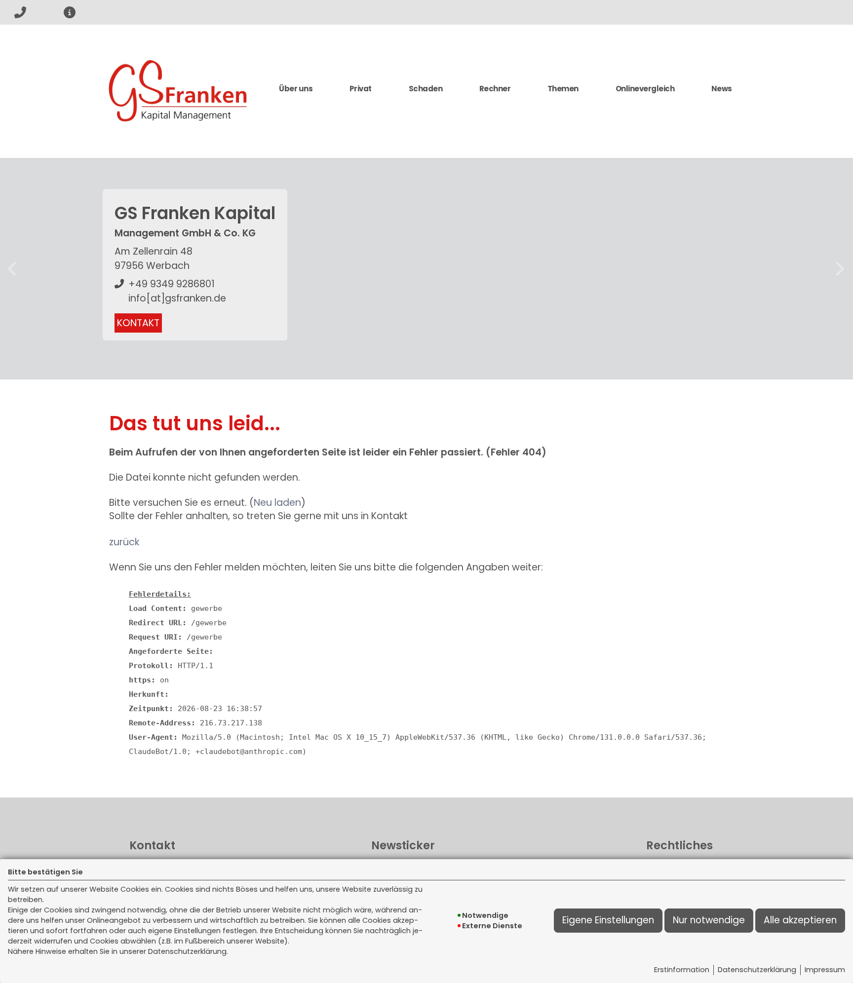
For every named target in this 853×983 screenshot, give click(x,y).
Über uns (295, 88)
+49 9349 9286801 (171, 284)
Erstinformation (681, 970)
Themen (563, 88)
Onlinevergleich (645, 88)
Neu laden (277, 502)
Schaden (426, 88)
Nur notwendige (709, 920)
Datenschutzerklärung (757, 970)
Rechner (495, 88)
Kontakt (138, 323)
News (721, 88)
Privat (360, 88)
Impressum (825, 970)
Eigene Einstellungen (608, 920)
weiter (840, 269)
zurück (13, 269)
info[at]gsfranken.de (177, 298)
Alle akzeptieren (800, 920)
